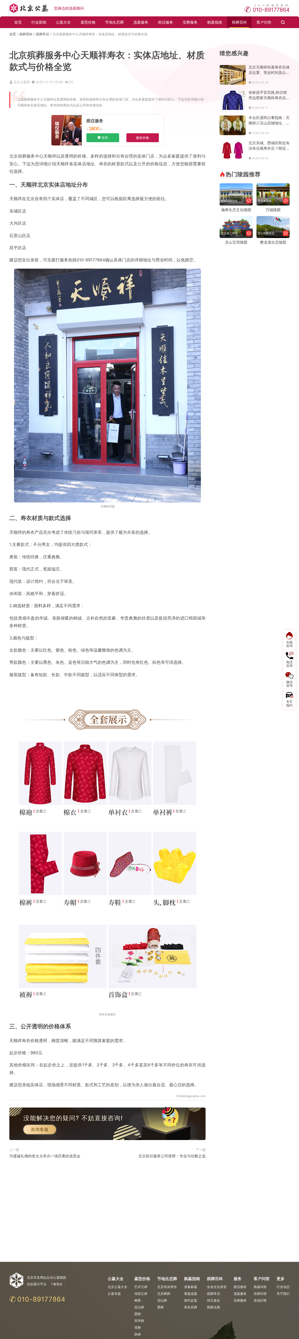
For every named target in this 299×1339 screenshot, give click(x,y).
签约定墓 (190, 1300)
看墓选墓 (190, 1294)
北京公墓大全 (117, 1287)
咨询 (104, 138)
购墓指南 (214, 22)
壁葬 (137, 1314)
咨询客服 (40, 1129)
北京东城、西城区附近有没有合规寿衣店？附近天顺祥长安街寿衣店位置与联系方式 (269, 146)
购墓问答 (260, 1287)
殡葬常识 (42, 34)
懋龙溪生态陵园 (273, 242)
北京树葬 (163, 1294)
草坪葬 (139, 1321)
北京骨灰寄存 (167, 1287)
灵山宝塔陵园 (236, 242)
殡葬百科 (239, 22)
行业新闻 (38, 22)
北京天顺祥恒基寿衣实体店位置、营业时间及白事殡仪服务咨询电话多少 (269, 70)
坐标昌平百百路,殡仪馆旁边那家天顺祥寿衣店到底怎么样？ (269, 95)
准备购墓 (190, 1287)
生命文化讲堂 (217, 1287)
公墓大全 (63, 22)
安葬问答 (260, 1294)
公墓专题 (114, 1294)
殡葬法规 (213, 1307)
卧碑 (137, 1334)
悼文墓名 (213, 1300)
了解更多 (56, 1284)
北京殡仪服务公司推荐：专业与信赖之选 (172, 1156)
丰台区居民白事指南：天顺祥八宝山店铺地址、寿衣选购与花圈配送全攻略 (269, 120)
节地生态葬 (114, 22)
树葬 (137, 1300)
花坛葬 (139, 1307)
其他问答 (260, 1300)
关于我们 (283, 1294)
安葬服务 (190, 22)
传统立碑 (140, 1294)
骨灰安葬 (190, 1307)
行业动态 (283, 1287)
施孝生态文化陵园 (236, 209)
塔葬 (137, 1327)
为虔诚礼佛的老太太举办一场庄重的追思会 (44, 1156)
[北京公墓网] (29, 8)
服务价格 (142, 138)
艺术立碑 (140, 1287)
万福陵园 (273, 209)
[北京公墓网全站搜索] (283, 22)
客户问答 (263, 22)
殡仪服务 (165, 22)
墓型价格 (88, 22)
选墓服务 (140, 22)
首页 (18, 22)
